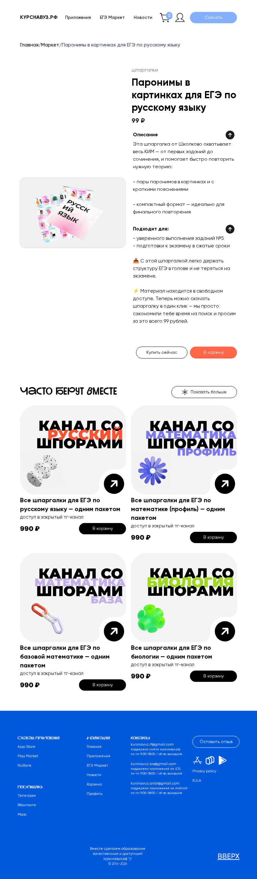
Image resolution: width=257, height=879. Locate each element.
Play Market (28, 756)
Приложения (78, 17)
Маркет (50, 45)
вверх (228, 856)
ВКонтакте (27, 805)
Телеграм (27, 796)
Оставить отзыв (216, 742)
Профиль (94, 794)
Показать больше (209, 392)
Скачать (213, 17)
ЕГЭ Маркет (112, 17)
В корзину (213, 352)
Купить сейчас (161, 352)
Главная (29, 45)
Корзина (94, 784)
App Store (26, 747)
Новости (143, 17)
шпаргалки (145, 70)
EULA (196, 781)
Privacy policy (204, 771)
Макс (22, 815)
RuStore (24, 766)
